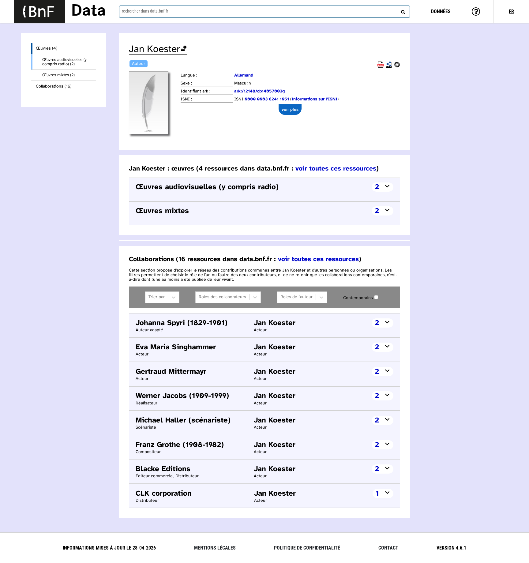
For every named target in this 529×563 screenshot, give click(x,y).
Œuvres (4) (46, 48)
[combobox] (264, 12)
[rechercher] (402, 11)
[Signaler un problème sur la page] (183, 49)
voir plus (290, 109)
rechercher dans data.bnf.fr (145, 11)
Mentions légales (215, 548)
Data (88, 11)
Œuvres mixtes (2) (58, 75)
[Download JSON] (397, 66)
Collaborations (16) (53, 86)
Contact (388, 548)
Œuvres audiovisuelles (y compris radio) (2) (64, 62)
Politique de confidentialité (307, 548)
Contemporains (358, 298)
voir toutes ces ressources (335, 168)
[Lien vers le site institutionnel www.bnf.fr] (39, 11)
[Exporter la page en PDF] (380, 66)
